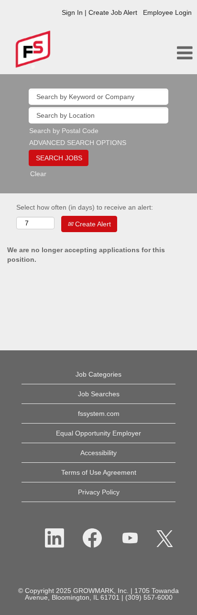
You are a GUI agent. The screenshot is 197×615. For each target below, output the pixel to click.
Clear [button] (38, 174)
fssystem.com (99, 413)
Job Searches (99, 394)
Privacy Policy (99, 492)
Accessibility (98, 453)
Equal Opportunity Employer (98, 433)
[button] (164, 53)
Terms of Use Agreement (98, 472)
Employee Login (167, 12)
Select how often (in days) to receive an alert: (84, 207)
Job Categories (98, 374)
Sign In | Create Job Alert (99, 12)
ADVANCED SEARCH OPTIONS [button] (77, 142)
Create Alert (92, 224)
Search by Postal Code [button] (63, 130)
